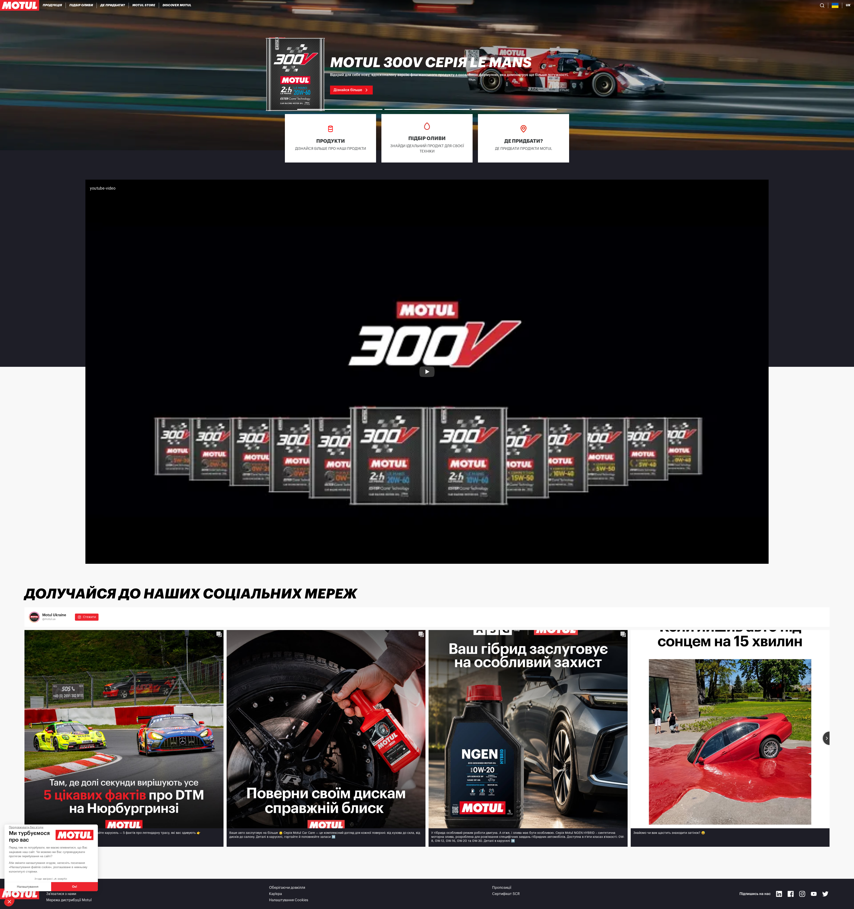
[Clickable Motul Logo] (19, 5)
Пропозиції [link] (501, 887)
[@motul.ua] (34, 617)
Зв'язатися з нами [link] (61, 894)
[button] (9, 901)
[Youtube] (814, 894)
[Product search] (822, 5)
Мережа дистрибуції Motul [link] (69, 900)
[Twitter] (825, 894)
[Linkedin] (779, 894)
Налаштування (27, 886)
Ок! (74, 886)
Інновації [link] (53, 887)
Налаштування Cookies (288, 900)
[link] (144, 5)
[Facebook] (791, 894)
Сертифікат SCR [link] (506, 894)
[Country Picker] (835, 5)
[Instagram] (802, 894)
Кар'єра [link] (275, 894)
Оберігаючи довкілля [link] (287, 887)
